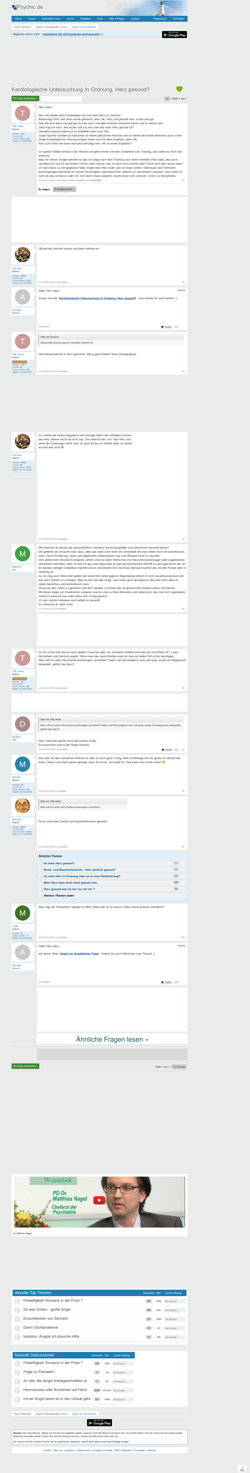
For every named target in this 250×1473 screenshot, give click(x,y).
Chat (99, 18)
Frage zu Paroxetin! (39, 1371)
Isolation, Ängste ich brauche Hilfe (51, 1336)
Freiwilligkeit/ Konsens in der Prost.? (53, 1300)
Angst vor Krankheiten (84, 1413)
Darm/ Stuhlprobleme (40, 1327)
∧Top (242, 1469)
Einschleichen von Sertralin (45, 1318)
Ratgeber (85, 18)
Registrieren (160, 18)
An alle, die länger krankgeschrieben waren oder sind (66, 1380)
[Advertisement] (112, 1009)
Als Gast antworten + (25, 98)
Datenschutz (84, 1450)
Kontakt (47, 1450)
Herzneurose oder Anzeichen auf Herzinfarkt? (60, 1389)
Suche (70, 18)
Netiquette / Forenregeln (133, 1450)
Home (18, 18)
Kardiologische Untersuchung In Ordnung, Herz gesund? (80, 89)
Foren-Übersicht (22, 1413)
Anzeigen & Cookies (102, 1450)
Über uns (57, 1450)
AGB (117, 1450)
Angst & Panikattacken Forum (52, 1413)
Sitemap (151, 1450)
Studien (135, 18)
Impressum (70, 1450)
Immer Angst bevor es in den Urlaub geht (56, 1398)
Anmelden (178, 18)
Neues (31, 18)
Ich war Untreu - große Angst (47, 1309)
